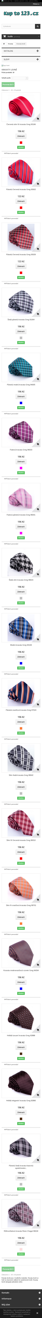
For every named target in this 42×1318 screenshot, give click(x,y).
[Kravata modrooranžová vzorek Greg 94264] (21, 953)
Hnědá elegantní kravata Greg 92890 (21, 1101)
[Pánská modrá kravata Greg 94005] (21, 367)
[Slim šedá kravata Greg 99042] (21, 757)
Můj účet (6, 1304)
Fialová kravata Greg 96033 (21, 450)
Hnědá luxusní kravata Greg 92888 (21, 1035)
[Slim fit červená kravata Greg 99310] (21, 823)
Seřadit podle (6, 78)
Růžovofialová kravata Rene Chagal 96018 (21, 1231)
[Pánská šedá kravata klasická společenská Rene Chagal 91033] (21, 1148)
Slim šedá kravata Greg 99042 (21, 775)
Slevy (6, 59)
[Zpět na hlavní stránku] (4, 44)
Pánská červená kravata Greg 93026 (21, 255)
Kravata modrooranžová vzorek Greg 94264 (21, 970)
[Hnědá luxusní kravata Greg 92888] (21, 1018)
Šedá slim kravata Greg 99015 (21, 580)
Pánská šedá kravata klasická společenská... (21, 1167)
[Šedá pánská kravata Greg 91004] (21, 302)
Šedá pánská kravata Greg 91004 (21, 320)
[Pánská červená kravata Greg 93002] (21, 172)
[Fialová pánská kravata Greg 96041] (21, 497)
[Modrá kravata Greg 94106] (21, 627)
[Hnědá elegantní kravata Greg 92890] (21, 1083)
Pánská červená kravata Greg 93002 (21, 189)
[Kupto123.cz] (21, 13)
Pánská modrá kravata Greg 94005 (21, 385)
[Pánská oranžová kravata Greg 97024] (21, 692)
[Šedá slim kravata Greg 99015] (21, 562)
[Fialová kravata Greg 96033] (21, 432)
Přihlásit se (36, 4)
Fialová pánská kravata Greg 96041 (21, 515)
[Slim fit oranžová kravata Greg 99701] (21, 888)
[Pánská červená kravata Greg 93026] (21, 237)
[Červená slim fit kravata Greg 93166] (21, 107)
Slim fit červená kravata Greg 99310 (21, 840)
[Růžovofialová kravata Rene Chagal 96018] (21, 1213)
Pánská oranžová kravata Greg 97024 (21, 710)
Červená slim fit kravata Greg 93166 (21, 124)
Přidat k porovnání (12, 153)
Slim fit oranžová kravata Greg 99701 (21, 905)
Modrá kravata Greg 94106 (21, 645)
